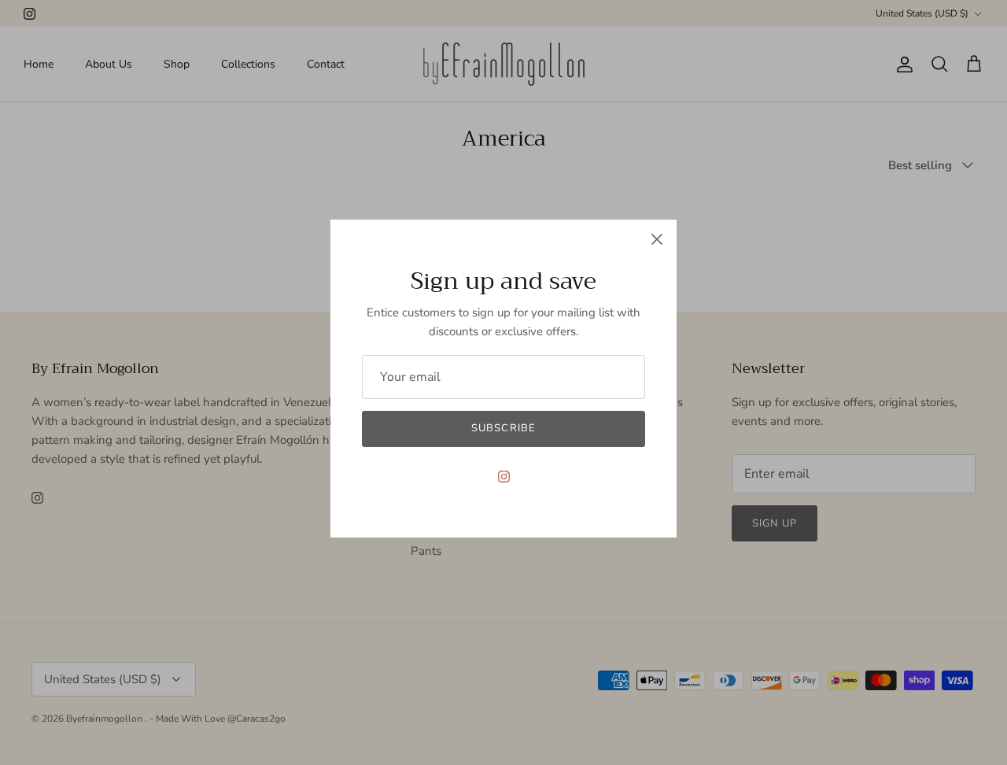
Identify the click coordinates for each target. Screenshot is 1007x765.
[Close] (657, 239)
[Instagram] (504, 476)
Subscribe (503, 428)
